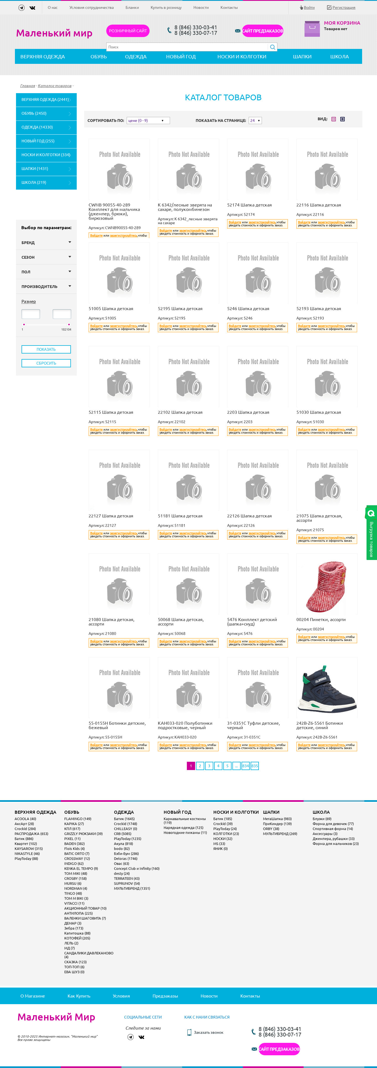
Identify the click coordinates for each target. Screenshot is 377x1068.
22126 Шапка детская (249, 515)
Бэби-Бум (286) (126, 853)
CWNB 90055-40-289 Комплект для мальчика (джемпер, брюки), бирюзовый (114, 211)
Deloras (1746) (125, 858)
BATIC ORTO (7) (76, 853)
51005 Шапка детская (111, 308)
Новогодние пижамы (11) (185, 832)
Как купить (79, 995)
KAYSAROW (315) (29, 848)
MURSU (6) (72, 883)
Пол (26, 272)
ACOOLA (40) (25, 819)
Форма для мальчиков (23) (336, 844)
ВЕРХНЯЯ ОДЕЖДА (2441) (45, 99)
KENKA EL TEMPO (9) (81, 868)
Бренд (28, 243)
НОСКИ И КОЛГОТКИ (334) (46, 155)
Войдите (96, 235)
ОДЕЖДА (136, 56)
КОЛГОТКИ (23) (226, 834)
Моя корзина (342, 22)
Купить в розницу (166, 7)
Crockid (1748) (125, 824)
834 (245, 766)
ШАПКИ (302, 56)
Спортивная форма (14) (333, 829)
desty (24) (122, 873)
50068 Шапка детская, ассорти (181, 621)
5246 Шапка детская (248, 308)
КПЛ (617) (72, 829)
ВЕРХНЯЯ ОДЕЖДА (42, 56)
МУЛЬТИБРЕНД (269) (280, 834)
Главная (27, 85)
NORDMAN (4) (75, 888)
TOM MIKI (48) (75, 873)
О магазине (32, 995)
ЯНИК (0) (220, 848)
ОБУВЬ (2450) (34, 113)
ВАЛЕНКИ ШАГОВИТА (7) (85, 918)
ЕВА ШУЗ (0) (74, 972)
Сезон (28, 257)
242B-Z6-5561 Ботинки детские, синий (319, 725)
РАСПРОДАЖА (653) (31, 834)
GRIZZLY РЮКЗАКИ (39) (83, 834)
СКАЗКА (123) (75, 962)
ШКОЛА (339, 56)
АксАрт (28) (24, 824)
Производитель (39, 287)
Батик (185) (222, 819)
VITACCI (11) (74, 903)
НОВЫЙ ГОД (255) (38, 141)
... (236, 766)
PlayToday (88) (26, 858)
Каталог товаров (54, 85)
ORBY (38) (271, 829)
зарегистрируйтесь (123, 235)
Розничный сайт (128, 30)
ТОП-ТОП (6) (74, 967)
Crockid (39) (223, 824)
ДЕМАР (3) (72, 923)
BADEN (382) (74, 844)
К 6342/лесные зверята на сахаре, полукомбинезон (185, 207)
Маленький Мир (56, 1017)
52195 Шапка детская (180, 308)
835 (254, 766)
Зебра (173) (73, 928)
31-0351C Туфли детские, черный (253, 725)
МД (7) (69, 948)
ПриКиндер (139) (277, 824)
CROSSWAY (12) (77, 858)
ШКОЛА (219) (34, 182)
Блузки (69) (322, 819)
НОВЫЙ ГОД (181, 56)
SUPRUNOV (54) (127, 883)
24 (252, 120)
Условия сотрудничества (92, 7)
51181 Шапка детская (180, 515)
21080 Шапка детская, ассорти (111, 621)
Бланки (132, 7)
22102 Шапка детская (180, 412)
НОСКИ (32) (222, 839)
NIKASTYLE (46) (27, 853)
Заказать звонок (209, 1032)
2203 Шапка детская (248, 412)
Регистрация (344, 7)
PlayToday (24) (225, 829)
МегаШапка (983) (277, 819)
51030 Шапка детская (318, 412)
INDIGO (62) (74, 863)
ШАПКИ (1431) (35, 168)
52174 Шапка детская (249, 204)
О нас (53, 7)
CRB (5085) (122, 834)
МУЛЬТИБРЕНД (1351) (132, 888)
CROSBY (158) (75, 878)
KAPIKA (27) (74, 824)
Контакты (229, 7)
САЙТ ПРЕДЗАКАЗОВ (262, 30)
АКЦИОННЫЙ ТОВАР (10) (85, 908)
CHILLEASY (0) (125, 829)
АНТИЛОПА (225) (78, 913)
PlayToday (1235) (127, 839)
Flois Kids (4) (74, 848)
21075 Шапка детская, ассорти (319, 518)
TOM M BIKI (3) (76, 898)
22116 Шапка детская (318, 204)
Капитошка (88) (77, 933)
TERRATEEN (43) (127, 878)
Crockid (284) (25, 829)
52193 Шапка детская (318, 308)
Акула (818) (123, 844)
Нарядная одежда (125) (183, 827)
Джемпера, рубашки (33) (334, 839)
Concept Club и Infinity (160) (137, 868)
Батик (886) (24, 839)
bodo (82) (122, 848)
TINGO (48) (73, 893)
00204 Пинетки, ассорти (321, 619)
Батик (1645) (124, 819)
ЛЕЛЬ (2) (71, 943)
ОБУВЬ (99, 56)
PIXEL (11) (72, 839)
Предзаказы (165, 995)
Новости (201, 7)
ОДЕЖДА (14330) (37, 127)
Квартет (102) (26, 844)
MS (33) (219, 844)
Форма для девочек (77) (333, 824)
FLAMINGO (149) (77, 819)
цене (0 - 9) (138, 120)
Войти (309, 7)
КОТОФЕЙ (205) (77, 938)
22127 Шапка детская (111, 515)
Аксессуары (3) (325, 834)
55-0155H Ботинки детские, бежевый (117, 725)
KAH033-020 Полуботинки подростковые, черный (185, 725)
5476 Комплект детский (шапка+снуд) (252, 621)
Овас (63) (121, 863)
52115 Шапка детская (111, 412)
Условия (121, 995)
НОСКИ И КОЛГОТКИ (241, 56)
